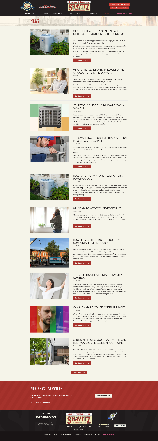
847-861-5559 (47, 7)
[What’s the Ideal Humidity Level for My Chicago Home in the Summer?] (49, 81)
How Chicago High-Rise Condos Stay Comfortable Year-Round (96, 241)
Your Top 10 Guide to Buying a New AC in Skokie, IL (98, 107)
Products (74, 14)
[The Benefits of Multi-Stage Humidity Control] (49, 286)
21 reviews (106, 426)
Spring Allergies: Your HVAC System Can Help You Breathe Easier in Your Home (99, 341)
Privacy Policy (59, 439)
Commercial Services (51, 14)
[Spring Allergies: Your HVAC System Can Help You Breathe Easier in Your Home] (49, 352)
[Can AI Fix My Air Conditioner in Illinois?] (49, 319)
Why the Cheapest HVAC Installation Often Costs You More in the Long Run (99, 32)
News (107, 14)
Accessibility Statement (72, 439)
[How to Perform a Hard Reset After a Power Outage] (49, 187)
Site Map (83, 439)
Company (91, 14)
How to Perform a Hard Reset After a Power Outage (98, 177)
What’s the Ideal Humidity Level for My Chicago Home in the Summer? (98, 71)
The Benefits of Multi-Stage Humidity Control (97, 276)
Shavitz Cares (126, 14)
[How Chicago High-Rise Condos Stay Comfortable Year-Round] (49, 253)
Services (29, 14)
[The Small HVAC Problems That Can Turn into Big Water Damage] (49, 149)
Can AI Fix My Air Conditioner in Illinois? (99, 307)
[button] (34, 13)
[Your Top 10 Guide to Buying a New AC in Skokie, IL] (49, 117)
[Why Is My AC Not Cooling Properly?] (49, 219)
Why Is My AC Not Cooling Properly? (97, 208)
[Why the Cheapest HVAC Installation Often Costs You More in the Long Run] (49, 42)
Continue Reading (83, 60)
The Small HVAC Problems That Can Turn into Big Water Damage (100, 139)
